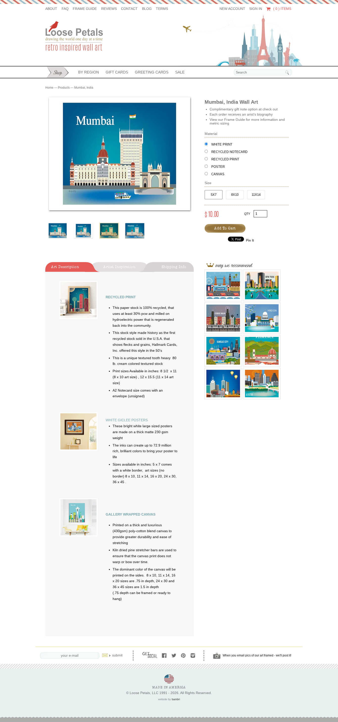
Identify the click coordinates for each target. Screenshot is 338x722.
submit (117, 655)
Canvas (217, 174)
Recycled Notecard (229, 152)
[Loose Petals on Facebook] (165, 656)
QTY (247, 214)
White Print (221, 144)
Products (64, 87)
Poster (218, 167)
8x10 (235, 195)
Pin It (250, 240)
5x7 (214, 195)
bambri (176, 699)
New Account (232, 9)
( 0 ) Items (281, 9)
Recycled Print (225, 159)
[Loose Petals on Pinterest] (184, 656)
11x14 (256, 195)
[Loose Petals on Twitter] (174, 656)
